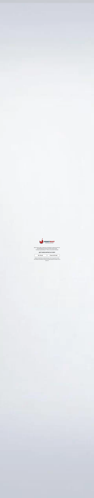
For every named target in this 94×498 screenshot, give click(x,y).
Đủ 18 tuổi (40, 255)
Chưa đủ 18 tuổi (53, 255)
